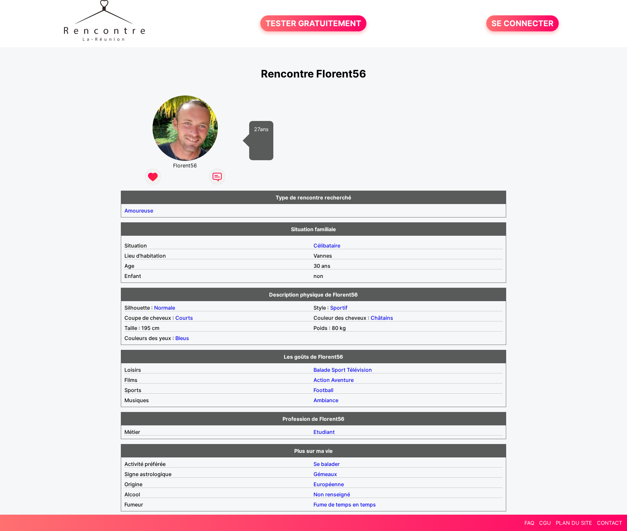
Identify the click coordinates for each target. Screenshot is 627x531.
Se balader (327, 464)
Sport (338, 370)
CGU (545, 523)
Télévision (359, 370)
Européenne (329, 484)
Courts (184, 318)
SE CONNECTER (522, 23)
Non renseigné (332, 494)
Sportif (338, 307)
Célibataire (327, 245)
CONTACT (609, 523)
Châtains (382, 318)
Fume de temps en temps (345, 504)
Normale (164, 307)
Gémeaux (325, 474)
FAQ (529, 523)
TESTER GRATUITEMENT (313, 23)
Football (323, 390)
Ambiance (326, 400)
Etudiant (324, 432)
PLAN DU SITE (574, 523)
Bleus (182, 338)
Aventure (342, 380)
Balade (322, 370)
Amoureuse (138, 210)
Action (322, 380)
